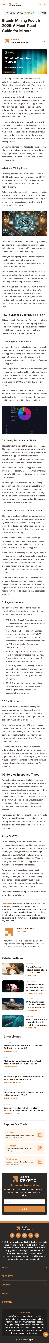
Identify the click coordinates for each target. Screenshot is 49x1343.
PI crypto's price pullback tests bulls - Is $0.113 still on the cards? (36, 970)
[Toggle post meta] (44, 41)
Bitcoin (7, 1058)
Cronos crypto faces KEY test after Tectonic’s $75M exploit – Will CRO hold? (23, 1109)
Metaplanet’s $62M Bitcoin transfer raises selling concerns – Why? (24, 1093)
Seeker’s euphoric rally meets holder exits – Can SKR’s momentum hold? (24, 1078)
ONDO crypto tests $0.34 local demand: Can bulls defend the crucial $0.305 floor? (35, 1005)
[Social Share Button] (46, 1334)
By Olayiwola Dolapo (13, 1082)
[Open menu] (4, 4)
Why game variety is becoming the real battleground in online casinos (35, 987)
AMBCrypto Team (19, 42)
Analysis (29, 964)
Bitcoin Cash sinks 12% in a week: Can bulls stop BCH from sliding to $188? (36, 1022)
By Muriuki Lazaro (11, 1114)
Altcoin (7, 1073)
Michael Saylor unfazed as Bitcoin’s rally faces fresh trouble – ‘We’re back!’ (23, 1062)
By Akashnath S (31, 976)
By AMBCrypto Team (33, 993)
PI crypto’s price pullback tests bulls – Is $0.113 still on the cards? (23, 1046)
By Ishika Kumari (10, 1067)
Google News (30, 981)
